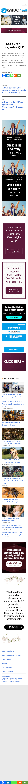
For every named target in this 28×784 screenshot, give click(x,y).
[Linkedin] (7, 75)
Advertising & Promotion (15, 681)
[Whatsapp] (11, 75)
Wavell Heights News (6, 676)
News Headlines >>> (14, 349)
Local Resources (6, 659)
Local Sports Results (7, 671)
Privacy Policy (5, 678)
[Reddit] (15, 75)
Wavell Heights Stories (8, 651)
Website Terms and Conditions (16, 678)
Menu (24, 4)
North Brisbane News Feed (11, 379)
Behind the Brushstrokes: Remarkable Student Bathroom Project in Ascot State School (12, 480)
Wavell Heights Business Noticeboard (11, 655)
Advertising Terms (5, 680)
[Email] (19, 75)
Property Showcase (7, 667)
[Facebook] (4, 75)
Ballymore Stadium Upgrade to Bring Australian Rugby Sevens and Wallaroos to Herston (13, 403)
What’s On (4, 663)
